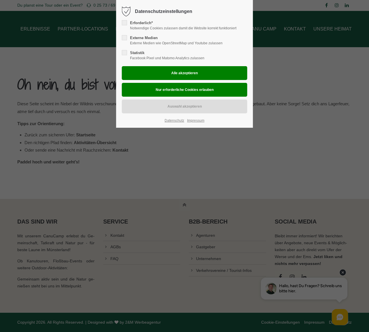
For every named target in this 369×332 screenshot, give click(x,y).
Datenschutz (174, 121)
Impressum (195, 121)
